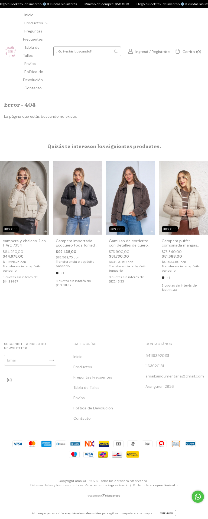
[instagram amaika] (9, 380)
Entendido (166, 513)
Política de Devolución (93, 408)
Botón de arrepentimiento (155, 485)
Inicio (29, 14)
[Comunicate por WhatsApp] (198, 497)
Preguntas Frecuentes (92, 377)
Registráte (161, 51)
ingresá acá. (118, 485)
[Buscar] (116, 51)
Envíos (30, 63)
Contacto (33, 88)
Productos (34, 23)
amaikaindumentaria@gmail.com (174, 376)
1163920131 (154, 365)
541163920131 (157, 355)
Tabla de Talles (86, 387)
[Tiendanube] (104, 496)
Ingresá (141, 51)
